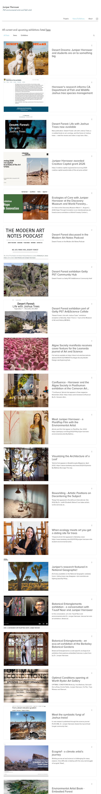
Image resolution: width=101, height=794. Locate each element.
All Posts (6, 35)
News (15, 35)
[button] (90, 18)
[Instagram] (97, 18)
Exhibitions (24, 35)
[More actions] (92, 45)
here (48, 29)
